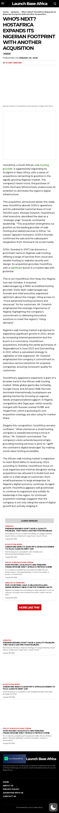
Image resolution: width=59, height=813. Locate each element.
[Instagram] (7, 774)
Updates (15, 12)
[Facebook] (6, 68)
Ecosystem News (13, 544)
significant (16, 267)
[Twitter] (12, 68)
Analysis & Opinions (15, 583)
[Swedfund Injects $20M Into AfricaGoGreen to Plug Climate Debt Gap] (29, 668)
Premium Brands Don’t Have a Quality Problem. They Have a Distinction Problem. (28, 529)
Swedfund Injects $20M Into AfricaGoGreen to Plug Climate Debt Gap (29, 548)
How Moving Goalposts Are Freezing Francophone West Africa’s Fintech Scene (28, 566)
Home (6, 12)
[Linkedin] (25, 68)
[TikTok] (16, 774)
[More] (45, 68)
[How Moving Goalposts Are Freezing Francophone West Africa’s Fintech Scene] (29, 713)
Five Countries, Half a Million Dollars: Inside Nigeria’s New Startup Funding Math (28, 586)
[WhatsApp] (19, 68)
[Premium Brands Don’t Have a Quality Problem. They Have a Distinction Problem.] (29, 624)
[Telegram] (39, 68)
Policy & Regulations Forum (19, 562)
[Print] (32, 68)
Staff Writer (14, 63)
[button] (53, 807)
